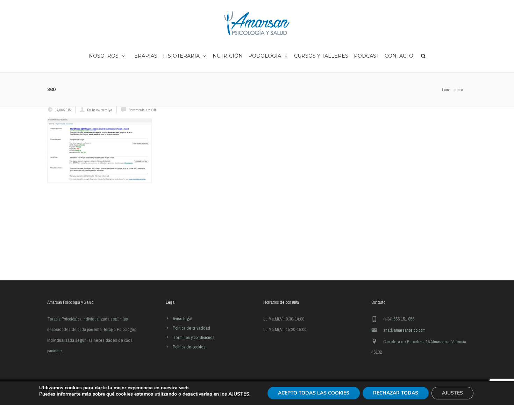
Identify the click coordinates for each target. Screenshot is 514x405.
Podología (264, 56)
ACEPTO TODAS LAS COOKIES (313, 393)
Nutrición (228, 56)
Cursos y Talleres (321, 56)
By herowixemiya (99, 109)
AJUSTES (238, 394)
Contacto (399, 56)
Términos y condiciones (194, 337)
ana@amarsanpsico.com (404, 330)
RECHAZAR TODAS (395, 393)
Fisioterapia (181, 56)
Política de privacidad (191, 328)
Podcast (366, 56)
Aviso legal (182, 319)
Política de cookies (189, 347)
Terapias (144, 56)
